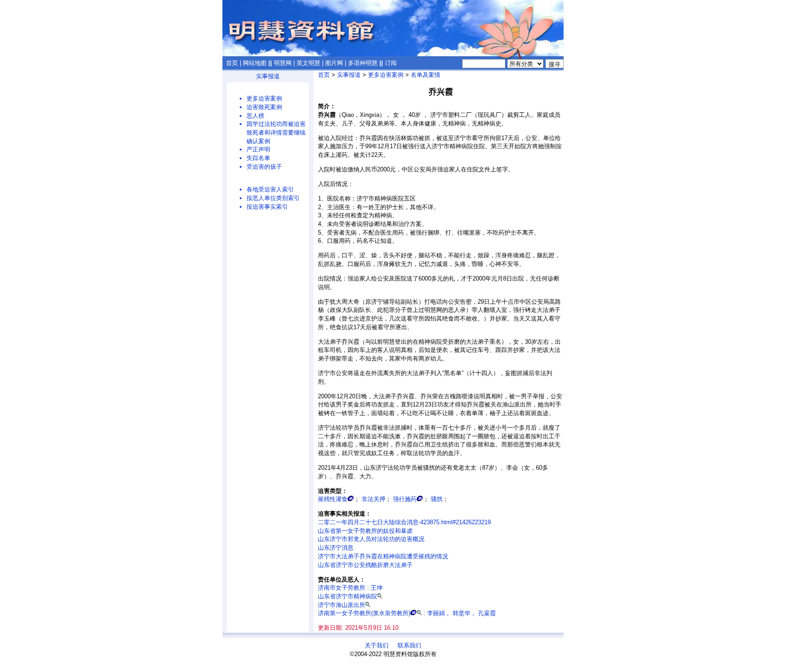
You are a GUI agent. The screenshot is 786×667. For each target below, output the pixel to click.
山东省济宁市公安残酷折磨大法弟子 (365, 565)
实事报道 (268, 76)
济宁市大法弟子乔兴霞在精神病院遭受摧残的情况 (383, 556)
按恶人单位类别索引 (273, 198)
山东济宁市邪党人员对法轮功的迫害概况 (371, 539)
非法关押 (373, 499)
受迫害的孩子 (264, 166)
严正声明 (258, 149)
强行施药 (405, 499)
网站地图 (255, 63)
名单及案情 (425, 74)
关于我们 (376, 645)
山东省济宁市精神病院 (347, 596)
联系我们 (409, 645)
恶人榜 (255, 115)
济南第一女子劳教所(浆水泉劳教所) (364, 613)
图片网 (334, 63)
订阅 (391, 63)
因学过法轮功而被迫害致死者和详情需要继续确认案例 (276, 132)
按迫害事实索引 (267, 206)
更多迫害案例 (264, 98)
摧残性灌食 (333, 499)
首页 (232, 63)
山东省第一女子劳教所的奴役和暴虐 (365, 530)
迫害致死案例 (264, 107)
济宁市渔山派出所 (341, 605)
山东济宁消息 (335, 547)
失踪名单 (258, 158)
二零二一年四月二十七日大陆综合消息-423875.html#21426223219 (404, 522)
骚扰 (437, 499)
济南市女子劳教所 (341, 587)
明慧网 (283, 63)
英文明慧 (308, 63)
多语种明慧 (363, 63)
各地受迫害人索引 (270, 189)
